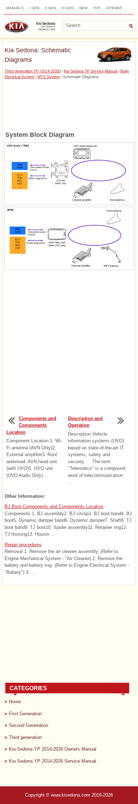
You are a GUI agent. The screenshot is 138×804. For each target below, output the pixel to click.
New (83, 8)
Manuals (15, 8)
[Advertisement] (69, 104)
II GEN (50, 8)
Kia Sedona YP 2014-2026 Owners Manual (52, 749)
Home (15, 701)
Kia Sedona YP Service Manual (90, 71)
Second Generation (28, 725)
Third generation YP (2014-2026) (33, 71)
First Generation (25, 713)
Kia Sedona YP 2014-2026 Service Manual (52, 761)
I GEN (34, 8)
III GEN (68, 8)
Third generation (25, 737)
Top (96, 8)
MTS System (49, 77)
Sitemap (114, 8)
